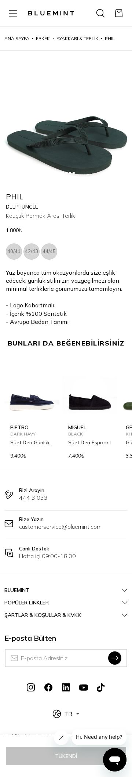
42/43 (31, 251)
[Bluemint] (51, 13)
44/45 (49, 251)
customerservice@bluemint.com (60, 526)
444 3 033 (33, 497)
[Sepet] (119, 13)
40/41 (14, 251)
